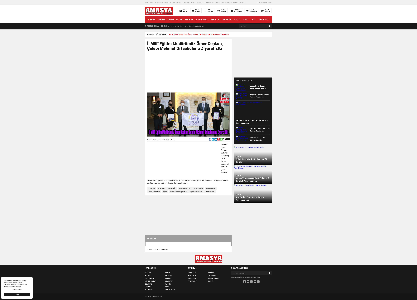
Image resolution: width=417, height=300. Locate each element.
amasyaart (161, 188)
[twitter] (213, 140)
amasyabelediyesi (184, 188)
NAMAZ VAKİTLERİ (196, 2)
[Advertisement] (310, 49)
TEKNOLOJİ (264, 20)
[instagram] (251, 281)
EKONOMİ (189, 20)
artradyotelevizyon (154, 191)
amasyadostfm (198, 188)
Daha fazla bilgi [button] (17, 289)
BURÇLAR (168, 2)
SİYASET (237, 20)
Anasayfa (150, 34)
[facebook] (210, 140)
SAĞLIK (254, 20)
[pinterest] (218, 140)
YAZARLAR (176, 2)
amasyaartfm (172, 188)
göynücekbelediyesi (196, 191)
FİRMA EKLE (192, 275)
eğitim (165, 191)
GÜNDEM (161, 20)
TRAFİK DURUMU (209, 2)
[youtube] (255, 281)
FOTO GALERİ (149, 2)
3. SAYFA (151, 20)
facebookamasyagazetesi (178, 191)
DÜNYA (171, 20)
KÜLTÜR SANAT (202, 20)
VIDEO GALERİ (159, 2)
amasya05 (151, 188)
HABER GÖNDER (213, 278)
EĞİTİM (179, 20)
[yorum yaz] (224, 140)
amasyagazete (210, 188)
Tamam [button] (17, 294)
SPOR (245, 20)
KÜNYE (242, 2)
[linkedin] (215, 140)
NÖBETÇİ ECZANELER (222, 2)
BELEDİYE (148, 284)
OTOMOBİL (226, 20)
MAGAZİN (215, 20)
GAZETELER (185, 2)
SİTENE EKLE (234, 2)
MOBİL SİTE (192, 273)
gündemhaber (209, 191)
